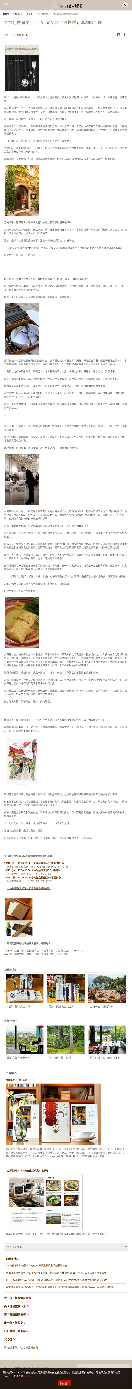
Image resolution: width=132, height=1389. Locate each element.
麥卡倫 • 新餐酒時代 (16, 1297)
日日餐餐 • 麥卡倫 (15, 1331)
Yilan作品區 (18, 13)
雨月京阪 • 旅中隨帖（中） (63, 1057)
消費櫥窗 (11, 1259)
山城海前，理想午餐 (101, 1006)
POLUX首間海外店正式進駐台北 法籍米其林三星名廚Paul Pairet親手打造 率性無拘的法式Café (56, 1280)
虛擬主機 (33, 1347)
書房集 (29, 13)
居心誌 (8, 1339)
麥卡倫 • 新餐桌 (13, 1322)
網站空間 (9, 1347)
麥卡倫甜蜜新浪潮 (15, 1306)
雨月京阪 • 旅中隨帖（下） (22, 1057)
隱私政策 (28, 1376)
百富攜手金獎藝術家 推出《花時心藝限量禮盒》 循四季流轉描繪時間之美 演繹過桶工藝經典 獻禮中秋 (60, 1287)
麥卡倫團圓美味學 (15, 1314)
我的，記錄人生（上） (61, 1006)
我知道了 (64, 1383)
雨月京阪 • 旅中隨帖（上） (105, 1057)
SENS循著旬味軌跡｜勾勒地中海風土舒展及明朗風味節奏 (36, 1265)
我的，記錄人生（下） (20, 1006)
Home (6, 13)
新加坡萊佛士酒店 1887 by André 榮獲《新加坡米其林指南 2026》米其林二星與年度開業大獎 (56, 1272)
